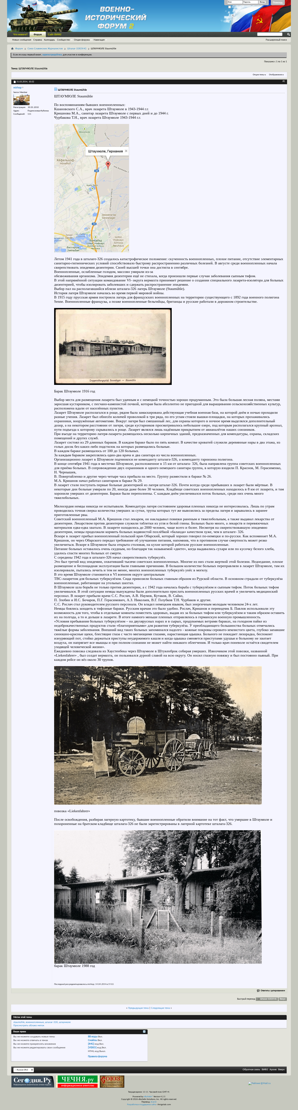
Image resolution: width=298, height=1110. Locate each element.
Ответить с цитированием (273, 991)
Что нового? (20, 34)
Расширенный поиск (276, 40)
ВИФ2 (265, 1069)
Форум (38, 34)
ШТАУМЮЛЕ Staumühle (33, 68)
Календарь (49, 40)
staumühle (19, 1022)
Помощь (278, 2)
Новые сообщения (21, 40)
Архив (273, 1069)
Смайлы (92, 1040)
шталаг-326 (51, 1022)
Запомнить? (237, 7)
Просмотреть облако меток (28, 1025)
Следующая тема (160, 1008)
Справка (37, 40)
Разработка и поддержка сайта (141, 1105)
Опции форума (82, 40)
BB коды (93, 1036)
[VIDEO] (92, 1047)
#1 (284, 81)
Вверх (282, 999)
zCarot (154, 1102)
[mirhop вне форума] (21, 99)
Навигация (99, 40)
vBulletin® (148, 1097)
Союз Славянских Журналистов (45, 48)
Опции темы (258, 75)
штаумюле (65, 1022)
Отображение (275, 75)
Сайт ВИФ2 (54, 34)
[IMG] (91, 1044)
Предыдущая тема (138, 1008)
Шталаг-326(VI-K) (76, 48)
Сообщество (63, 40)
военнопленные (35, 1022)
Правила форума (97, 1056)
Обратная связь (251, 1069)
